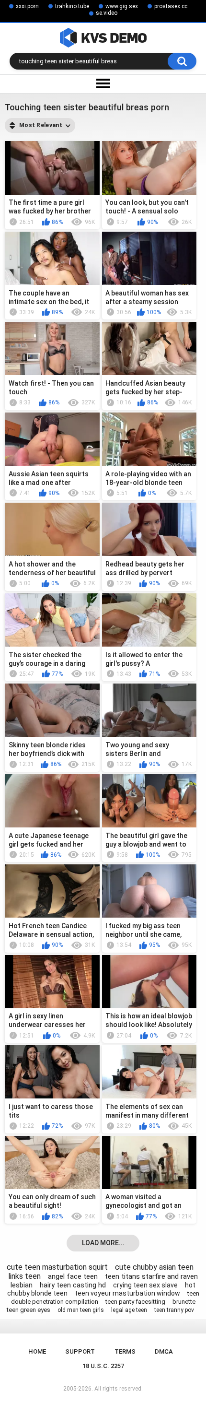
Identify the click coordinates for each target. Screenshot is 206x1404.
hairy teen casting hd (73, 1285)
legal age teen (129, 1310)
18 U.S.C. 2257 (103, 1365)
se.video (106, 13)
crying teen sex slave (145, 1285)
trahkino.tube (72, 6)
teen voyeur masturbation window (127, 1293)
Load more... (103, 1243)
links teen (24, 1276)
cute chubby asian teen (154, 1267)
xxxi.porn (27, 6)
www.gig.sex (121, 6)
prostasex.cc (170, 6)
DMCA (164, 1351)
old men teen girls (80, 1310)
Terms (125, 1351)
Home (37, 1351)
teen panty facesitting (135, 1301)
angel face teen (73, 1276)
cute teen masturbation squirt (57, 1267)
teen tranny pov (174, 1310)
